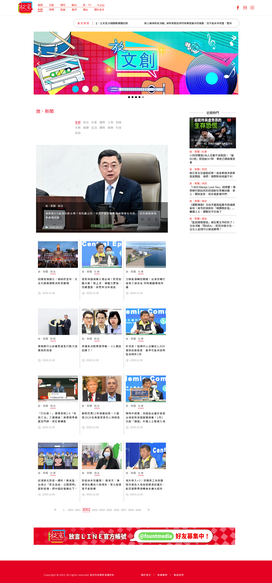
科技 (119, 127)
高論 (62, 9)
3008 (131, 510)
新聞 (40, 9)
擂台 (85, 9)
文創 (51, 5)
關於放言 (99, 9)
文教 (78, 127)
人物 (110, 122)
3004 (102, 510)
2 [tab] (132, 98)
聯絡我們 (179, 574)
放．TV (87, 5)
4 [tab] (139, 98)
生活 (94, 127)
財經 (119, 122)
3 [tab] (136, 98)
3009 (138, 510)
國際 (102, 122)
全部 (78, 122)
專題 (40, 5)
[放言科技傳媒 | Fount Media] (25, 7)
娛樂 (110, 127)
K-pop (101, 5)
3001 (78, 510)
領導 (51, 9)
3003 (95, 510)
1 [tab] (129, 98)
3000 (70, 510)
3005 (109, 510)
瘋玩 (74, 5)
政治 (86, 122)
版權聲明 (162, 574)
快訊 (78, 133)
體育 (102, 127)
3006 (116, 510)
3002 (86, 509)
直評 (74, 9)
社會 (94, 122)
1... (64, 510)
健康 (86, 127)
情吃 (62, 5)
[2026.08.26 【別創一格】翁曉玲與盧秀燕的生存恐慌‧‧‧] (213, 131)
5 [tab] (143, 98)
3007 (124, 510)
